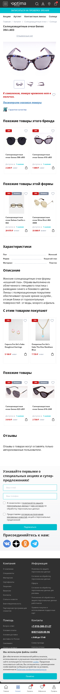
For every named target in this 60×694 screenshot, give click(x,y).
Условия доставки (10, 634)
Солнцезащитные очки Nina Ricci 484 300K (41, 220)
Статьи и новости (10, 599)
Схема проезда (38, 643)
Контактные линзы (35, 16)
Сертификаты (8, 582)
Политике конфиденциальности (31, 669)
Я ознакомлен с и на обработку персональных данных (26, 506)
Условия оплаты (9, 630)
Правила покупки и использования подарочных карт (43, 610)
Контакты (7, 595)
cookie (36, 661)
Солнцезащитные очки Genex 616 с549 (42, 407)
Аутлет (17, 16)
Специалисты (8, 573)
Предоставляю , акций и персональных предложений (28, 517)
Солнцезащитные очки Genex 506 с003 (15, 156)
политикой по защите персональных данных (25, 504)
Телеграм (34, 544)
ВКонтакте (7, 544)
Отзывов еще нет (24, 35)
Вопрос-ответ (8, 626)
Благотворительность (12, 603)
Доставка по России (11, 639)
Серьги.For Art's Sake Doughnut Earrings (14, 345)
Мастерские (8, 578)
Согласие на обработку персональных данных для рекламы (43, 590)
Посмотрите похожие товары (22, 102)
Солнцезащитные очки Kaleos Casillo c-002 (15, 220)
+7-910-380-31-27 (41, 626)
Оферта (35, 583)
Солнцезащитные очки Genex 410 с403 (42, 156)
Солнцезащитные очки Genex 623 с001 (15, 407)
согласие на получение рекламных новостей (25, 515)
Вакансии (7, 590)
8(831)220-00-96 (41, 631)
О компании (8, 569)
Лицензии (7, 586)
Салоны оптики (38, 647)
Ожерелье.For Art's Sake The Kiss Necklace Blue (42, 347)
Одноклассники (25, 544)
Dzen (16, 544)
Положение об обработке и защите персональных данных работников (44, 600)
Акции (7, 16)
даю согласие (37, 505)
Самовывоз (7, 643)
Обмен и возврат (10, 647)
